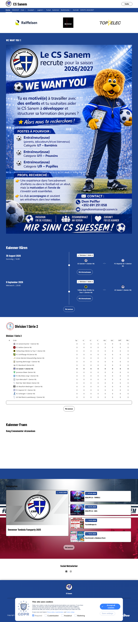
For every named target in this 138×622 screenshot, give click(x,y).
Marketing (81, 616)
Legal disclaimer (59, 612)
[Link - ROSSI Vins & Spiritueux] (27, 22)
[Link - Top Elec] (69, 22)
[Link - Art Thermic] (111, 22)
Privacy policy (50, 612)
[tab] (9, 10)
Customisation (53, 616)
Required (38, 616)
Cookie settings (70, 612)
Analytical (68, 616)
